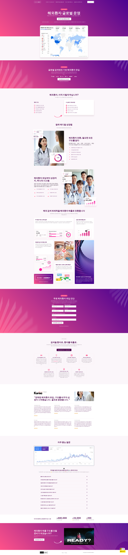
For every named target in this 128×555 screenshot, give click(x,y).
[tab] (64, 476)
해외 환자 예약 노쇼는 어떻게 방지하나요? (48, 505)
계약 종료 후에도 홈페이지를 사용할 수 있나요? (49, 479)
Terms (63, 552)
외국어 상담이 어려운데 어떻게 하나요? (47, 489)
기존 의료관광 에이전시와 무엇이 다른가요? (48, 492)
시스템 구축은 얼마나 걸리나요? (46, 495)
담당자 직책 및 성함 (67, 304)
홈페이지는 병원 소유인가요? (46, 476)
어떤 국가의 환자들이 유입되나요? (47, 486)
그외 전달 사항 (54, 317)
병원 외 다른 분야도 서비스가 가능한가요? (48, 508)
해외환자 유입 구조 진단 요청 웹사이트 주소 (58, 313)
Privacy (66, 552)
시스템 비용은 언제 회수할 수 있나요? (47, 501)
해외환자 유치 (56, 361)
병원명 (53, 304)
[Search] (93, 2)
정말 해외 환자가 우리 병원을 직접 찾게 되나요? (49, 482)
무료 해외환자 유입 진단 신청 (57, 322)
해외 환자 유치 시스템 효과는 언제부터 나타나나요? (50, 498)
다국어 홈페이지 (51, 21)
